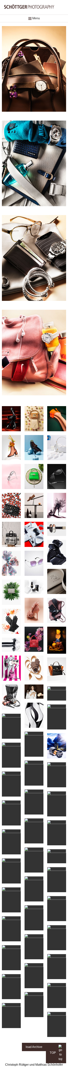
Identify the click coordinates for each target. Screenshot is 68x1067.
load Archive (34, 1046)
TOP (53, 1052)
